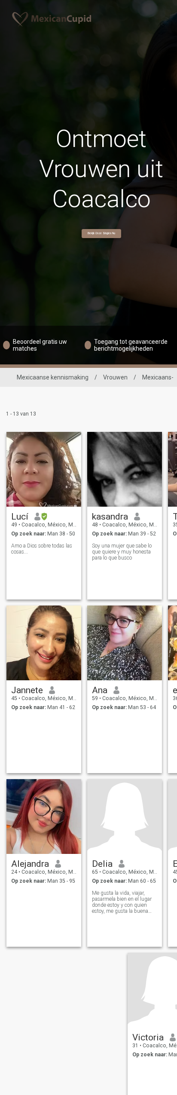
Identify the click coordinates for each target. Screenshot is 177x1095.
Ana (99, 690)
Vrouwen (115, 377)
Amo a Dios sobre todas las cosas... (41, 549)
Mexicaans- (158, 377)
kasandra (110, 516)
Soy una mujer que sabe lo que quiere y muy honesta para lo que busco (122, 552)
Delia (102, 864)
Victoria (148, 1037)
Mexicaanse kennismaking (52, 377)
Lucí (19, 516)
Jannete (27, 690)
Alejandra (30, 864)
